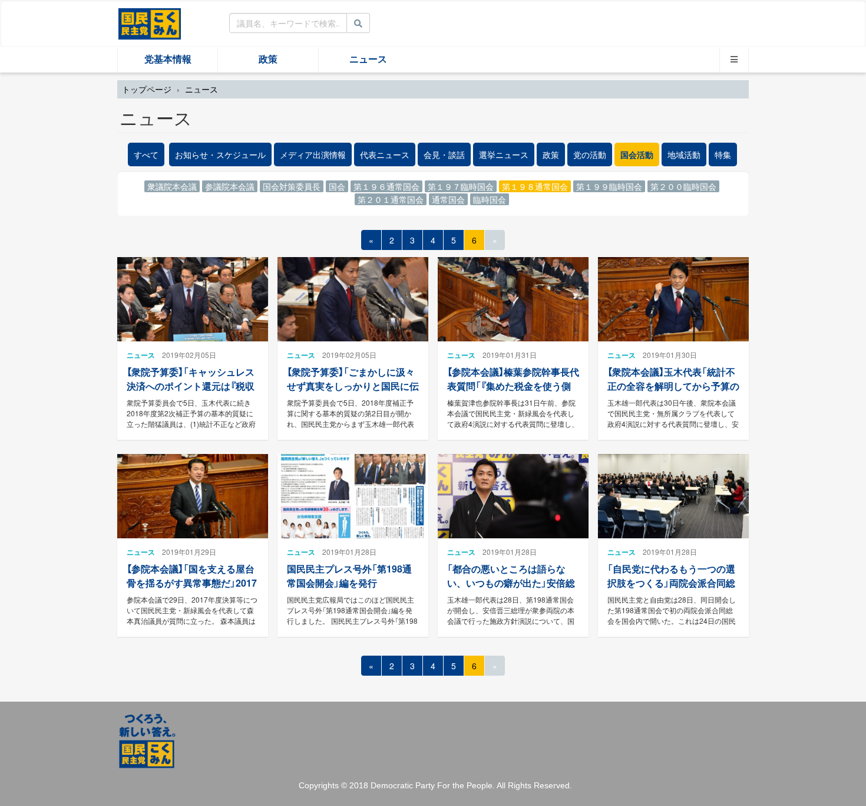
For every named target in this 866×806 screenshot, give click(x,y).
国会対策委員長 (291, 186)
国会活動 (636, 154)
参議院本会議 (229, 186)
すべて (146, 154)
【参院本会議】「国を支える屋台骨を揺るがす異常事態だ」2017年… (192, 582)
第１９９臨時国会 (609, 186)
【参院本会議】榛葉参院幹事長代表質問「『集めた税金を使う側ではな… (513, 385)
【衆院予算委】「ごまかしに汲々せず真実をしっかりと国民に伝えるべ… (353, 385)
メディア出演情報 (313, 154)
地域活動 (683, 154)
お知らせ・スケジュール (220, 154)
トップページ (146, 89)
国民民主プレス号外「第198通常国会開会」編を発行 (349, 575)
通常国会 (448, 199)
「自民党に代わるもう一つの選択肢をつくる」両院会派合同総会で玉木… (671, 582)
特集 (723, 154)
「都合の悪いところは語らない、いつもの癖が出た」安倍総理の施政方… (511, 582)
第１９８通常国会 (535, 186)
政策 (268, 59)
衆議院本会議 (172, 186)
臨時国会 (489, 199)
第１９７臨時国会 (461, 186)
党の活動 (589, 154)
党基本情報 (167, 59)
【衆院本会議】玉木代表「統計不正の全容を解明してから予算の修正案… (673, 385)
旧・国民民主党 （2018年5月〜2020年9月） (149, 23)
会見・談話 (444, 154)
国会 (337, 186)
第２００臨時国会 (683, 186)
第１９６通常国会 (386, 186)
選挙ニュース (503, 154)
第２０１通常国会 (391, 199)
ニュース (368, 59)
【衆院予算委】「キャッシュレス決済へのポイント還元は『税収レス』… (190, 385)
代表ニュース (384, 154)
